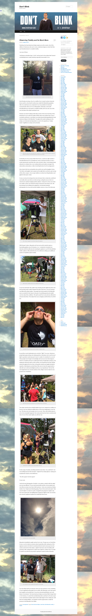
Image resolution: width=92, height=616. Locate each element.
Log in (62, 321)
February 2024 (63, 116)
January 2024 (63, 117)
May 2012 (62, 301)
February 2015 (63, 258)
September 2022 (64, 138)
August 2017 (63, 218)
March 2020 (63, 178)
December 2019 (64, 182)
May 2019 (62, 191)
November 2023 (64, 120)
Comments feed (64, 324)
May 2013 (62, 285)
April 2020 (63, 176)
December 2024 (64, 103)
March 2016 (63, 241)
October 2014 (63, 263)
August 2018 (63, 203)
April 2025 (63, 98)
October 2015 (63, 247)
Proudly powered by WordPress (46, 611)
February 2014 (63, 273)
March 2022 (63, 146)
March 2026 (63, 83)
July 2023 (62, 125)
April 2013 (63, 287)
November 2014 (64, 262)
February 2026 (63, 84)
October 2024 (63, 105)
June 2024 (63, 111)
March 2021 (63, 162)
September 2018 (64, 201)
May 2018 (62, 206)
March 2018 (63, 209)
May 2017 (62, 222)
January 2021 (63, 164)
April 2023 (63, 129)
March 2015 (63, 256)
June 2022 (63, 142)
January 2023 (63, 133)
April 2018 (63, 208)
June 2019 (63, 189)
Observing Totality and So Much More (33, 40)
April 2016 (63, 239)
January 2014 (63, 275)
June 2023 (63, 126)
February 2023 (63, 132)
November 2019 (64, 183)
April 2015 (63, 255)
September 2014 (64, 264)
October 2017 (63, 216)
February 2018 (63, 210)
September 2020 (64, 170)
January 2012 (63, 306)
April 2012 (63, 302)
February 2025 (63, 100)
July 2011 (62, 314)
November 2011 (64, 309)
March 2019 (63, 193)
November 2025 (64, 88)
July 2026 (62, 78)
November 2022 (64, 136)
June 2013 (63, 284)
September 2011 (64, 312)
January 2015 (63, 259)
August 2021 (63, 155)
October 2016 (63, 231)
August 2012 (63, 297)
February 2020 (63, 179)
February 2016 (63, 242)
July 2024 (62, 109)
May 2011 (62, 317)
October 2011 (63, 310)
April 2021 (63, 161)
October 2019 (63, 184)
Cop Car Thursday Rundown (66, 72)
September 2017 (64, 217)
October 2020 (63, 168)
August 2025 (63, 92)
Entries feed (63, 323)
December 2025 (64, 87)
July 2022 (62, 141)
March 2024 (63, 115)
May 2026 (62, 80)
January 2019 (63, 196)
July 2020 (62, 172)
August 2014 (63, 266)
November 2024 (64, 104)
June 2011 (63, 315)
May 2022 (62, 143)
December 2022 (64, 134)
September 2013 (64, 280)
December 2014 (64, 260)
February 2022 (63, 147)
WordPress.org (64, 325)
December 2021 (64, 150)
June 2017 (63, 221)
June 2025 (63, 95)
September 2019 (64, 185)
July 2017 (62, 220)
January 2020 (63, 180)
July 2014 (62, 267)
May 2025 (62, 96)
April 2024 (63, 113)
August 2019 (63, 187)
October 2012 (63, 294)
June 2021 (63, 158)
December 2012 (64, 292)
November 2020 (64, 167)
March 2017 (63, 225)
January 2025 (63, 101)
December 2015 (64, 245)
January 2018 (63, 212)
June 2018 (63, 205)
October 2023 (63, 121)
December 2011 (64, 308)
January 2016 (63, 243)
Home (21, 31)
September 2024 (64, 107)
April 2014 (63, 271)
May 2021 (62, 159)
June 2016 (63, 237)
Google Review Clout (65, 71)
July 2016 (62, 235)
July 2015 (62, 251)
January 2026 (63, 86)
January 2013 (63, 290)
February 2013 (63, 289)
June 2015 (63, 252)
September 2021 (64, 154)
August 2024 (63, 108)
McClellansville (48, 604)
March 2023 (63, 130)
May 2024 (62, 112)
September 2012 (64, 296)
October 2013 (63, 279)
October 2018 (63, 200)
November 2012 (64, 293)
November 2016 (64, 230)
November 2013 (64, 277)
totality (52, 604)
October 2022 (63, 137)
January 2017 (63, 227)
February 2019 (63, 195)
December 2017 (64, 213)
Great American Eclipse (35, 604)
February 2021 (63, 163)
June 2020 (63, 174)
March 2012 (63, 304)
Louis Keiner (42, 604)
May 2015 (62, 254)
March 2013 (63, 288)
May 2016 (62, 238)
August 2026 (63, 77)
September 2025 (64, 91)
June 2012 (63, 300)
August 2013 (63, 281)
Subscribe (63, 60)
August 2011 (63, 313)
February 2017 (63, 226)
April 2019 (63, 192)
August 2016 (63, 234)
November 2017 (64, 214)
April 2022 (63, 145)
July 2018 (62, 204)
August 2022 (63, 140)
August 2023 (63, 124)
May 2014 (62, 269)
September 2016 (64, 233)
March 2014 (63, 272)
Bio (24, 31)
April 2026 (63, 82)
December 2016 (64, 229)
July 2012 (62, 298)
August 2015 (63, 250)
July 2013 (62, 283)
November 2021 (64, 151)
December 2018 (64, 197)
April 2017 (63, 224)
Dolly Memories (64, 68)
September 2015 (64, 248)
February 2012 (63, 305)
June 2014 (63, 268)
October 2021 (63, 153)
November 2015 (64, 246)
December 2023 (64, 119)
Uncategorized (25, 604)
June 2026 (63, 79)
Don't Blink (24, 6)
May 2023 (62, 128)
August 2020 (63, 171)
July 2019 (62, 188)
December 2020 (64, 166)
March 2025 (63, 99)
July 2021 (62, 157)
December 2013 (64, 276)
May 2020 (62, 175)
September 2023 (64, 122)
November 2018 (64, 199)
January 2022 (63, 149)
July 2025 (62, 94)
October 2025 (63, 90)
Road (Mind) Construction (66, 69)
